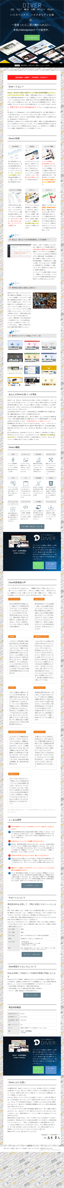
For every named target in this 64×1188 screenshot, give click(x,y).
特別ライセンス (41, 10)
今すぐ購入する (32, 37)
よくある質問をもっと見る (32, 885)
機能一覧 (26, 10)
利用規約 (13, 1148)
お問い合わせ (50, 10)
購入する (39, 565)
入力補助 (33, 10)
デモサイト (19, 10)
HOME (12, 10)
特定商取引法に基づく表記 (46, 1148)
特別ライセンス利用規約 (21, 1148)
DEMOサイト (51, 565)
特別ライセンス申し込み (33, 1148)
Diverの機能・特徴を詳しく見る (31, 526)
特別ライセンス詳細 (32, 995)
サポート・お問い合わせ (33, 954)
